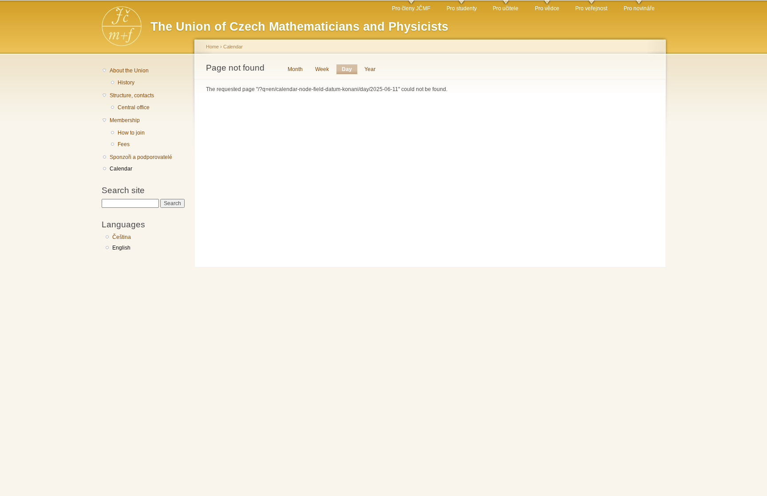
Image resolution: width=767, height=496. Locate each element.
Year (370, 69)
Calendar (121, 169)
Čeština (121, 237)
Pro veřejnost (591, 8)
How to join (131, 133)
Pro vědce (547, 8)
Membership (125, 120)
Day (349, 69)
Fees (124, 144)
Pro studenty (462, 8)
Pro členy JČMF (411, 8)
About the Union (129, 70)
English (121, 248)
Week (322, 69)
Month (295, 69)
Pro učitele (505, 8)
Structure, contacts (132, 95)
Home (212, 46)
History (126, 82)
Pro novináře (639, 8)
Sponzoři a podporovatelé (141, 157)
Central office (134, 107)
